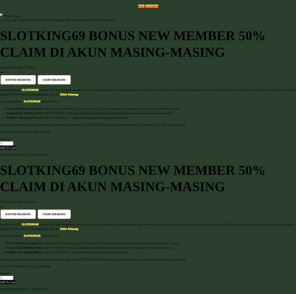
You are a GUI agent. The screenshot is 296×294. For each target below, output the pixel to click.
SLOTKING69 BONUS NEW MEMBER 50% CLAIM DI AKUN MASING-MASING (67, 20)
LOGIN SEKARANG (54, 79)
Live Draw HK (8, 20)
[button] (7, 148)
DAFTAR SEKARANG (18, 79)
